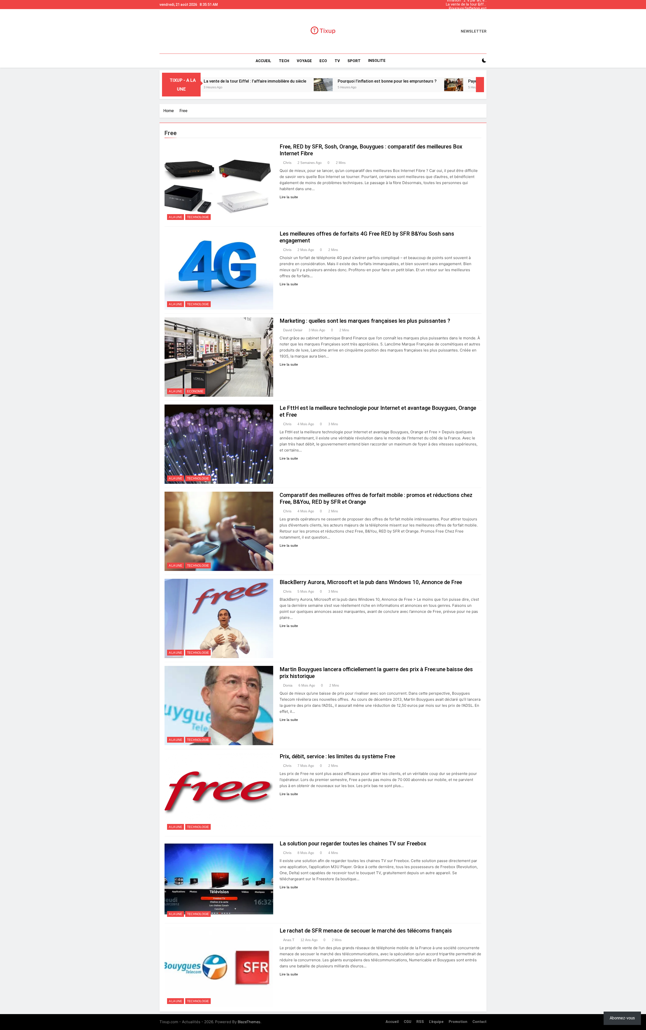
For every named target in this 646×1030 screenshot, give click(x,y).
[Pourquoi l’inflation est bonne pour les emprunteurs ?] (266, 84)
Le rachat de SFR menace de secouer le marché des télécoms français (366, 930)
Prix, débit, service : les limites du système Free (337, 756)
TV (337, 61)
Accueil (263, 61)
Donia (287, 685)
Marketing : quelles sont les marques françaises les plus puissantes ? (365, 321)
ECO (323, 61)
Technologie (198, 217)
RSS (420, 1022)
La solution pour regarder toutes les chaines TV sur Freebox (353, 843)
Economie (195, 391)
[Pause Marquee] (480, 84)
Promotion (458, 1022)
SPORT (354, 61)
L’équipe (436, 1022)
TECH (284, 61)
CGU (407, 1022)
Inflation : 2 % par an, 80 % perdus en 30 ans (467, 17)
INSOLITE (377, 60)
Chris (287, 163)
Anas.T (288, 940)
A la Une (175, 217)
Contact (479, 1022)
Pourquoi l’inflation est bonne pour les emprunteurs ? (468, 9)
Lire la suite (289, 197)
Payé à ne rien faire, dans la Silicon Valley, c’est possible (463, 81)
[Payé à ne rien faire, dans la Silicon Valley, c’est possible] (396, 84)
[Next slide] (484, 3)
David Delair (293, 330)
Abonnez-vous (622, 1018)
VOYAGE (304, 61)
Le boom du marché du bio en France (467, 13)
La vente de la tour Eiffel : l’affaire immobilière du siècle (466, 5)
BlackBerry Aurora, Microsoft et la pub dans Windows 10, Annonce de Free (371, 582)
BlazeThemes (249, 1022)
